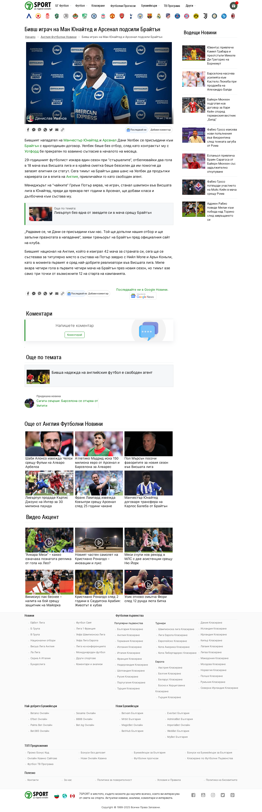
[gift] (233, 6)
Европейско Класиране (172, 640)
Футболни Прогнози (123, 6)
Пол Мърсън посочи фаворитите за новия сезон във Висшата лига (146, 462)
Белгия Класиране (169, 673)
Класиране (98, 5)
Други (189, 5)
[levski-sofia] (29, 16)
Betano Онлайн (39, 713)
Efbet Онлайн (38, 719)
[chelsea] (94, 16)
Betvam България (132, 713)
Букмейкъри (149, 5)
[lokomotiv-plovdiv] (66, 16)
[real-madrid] (159, 16)
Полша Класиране (212, 675)
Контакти (33, 779)
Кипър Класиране (211, 640)
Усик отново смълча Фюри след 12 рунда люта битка (145, 599)
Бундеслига (37, 664)
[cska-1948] (47, 16)
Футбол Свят (84, 622)
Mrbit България (131, 719)
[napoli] (224, 16)
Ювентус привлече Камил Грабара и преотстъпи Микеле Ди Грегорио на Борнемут (221, 55)
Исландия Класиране (214, 628)
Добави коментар (161, 129)
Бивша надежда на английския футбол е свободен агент (102, 372)
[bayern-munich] (186, 16)
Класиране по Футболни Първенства (210, 758)
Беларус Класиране (170, 679)
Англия (72, 177)
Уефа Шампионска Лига (90, 634)
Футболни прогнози (146, 758)
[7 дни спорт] (39, 5)
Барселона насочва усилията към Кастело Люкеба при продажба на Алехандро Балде (221, 81)
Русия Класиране (127, 676)
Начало (30, 37)
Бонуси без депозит (93, 752)
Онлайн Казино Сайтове (42, 758)
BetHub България (132, 730)
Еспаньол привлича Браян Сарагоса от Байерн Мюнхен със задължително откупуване (221, 163)
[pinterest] (232, 796)
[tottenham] (131, 16)
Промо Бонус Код (38, 752)
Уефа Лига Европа (87, 640)
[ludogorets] (57, 16)
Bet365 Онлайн (39, 730)
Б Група (35, 628)
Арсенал (109, 140)
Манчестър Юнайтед (80, 140)
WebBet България (178, 730)
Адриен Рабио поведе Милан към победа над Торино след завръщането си (220, 211)
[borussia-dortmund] (196, 16)
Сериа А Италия (40, 658)
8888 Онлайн (84, 719)
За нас (68, 779)
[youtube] (203, 796)
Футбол (80, 5)
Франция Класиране (129, 658)
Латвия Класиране (212, 646)
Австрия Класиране (170, 667)
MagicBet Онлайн (132, 724)
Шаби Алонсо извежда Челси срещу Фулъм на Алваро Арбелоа (49, 462)
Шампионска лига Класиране (176, 629)
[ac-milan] (233, 16)
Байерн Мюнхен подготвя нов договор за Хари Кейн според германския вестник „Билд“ (221, 109)
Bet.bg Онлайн (85, 724)
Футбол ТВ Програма (40, 763)
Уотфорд (32, 151)
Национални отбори (42, 640)
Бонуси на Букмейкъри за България (209, 752)
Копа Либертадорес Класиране (177, 652)
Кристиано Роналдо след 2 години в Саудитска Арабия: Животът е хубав (98, 601)
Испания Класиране (129, 646)
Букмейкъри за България (149, 752)
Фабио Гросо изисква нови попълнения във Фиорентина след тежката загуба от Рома (222, 137)
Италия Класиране (128, 652)
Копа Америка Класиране (174, 646)
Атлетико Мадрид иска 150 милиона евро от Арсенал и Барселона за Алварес (97, 462)
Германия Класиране (130, 640)
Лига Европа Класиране (173, 635)
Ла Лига (35, 652)
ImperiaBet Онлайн (178, 724)
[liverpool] (103, 16)
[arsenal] (122, 16)
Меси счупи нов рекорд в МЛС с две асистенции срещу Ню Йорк (148, 559)
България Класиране (130, 629)
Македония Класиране (215, 658)
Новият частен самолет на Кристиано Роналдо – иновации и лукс (96, 559)
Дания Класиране (211, 622)
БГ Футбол (62, 5)
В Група (35, 634)
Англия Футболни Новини (59, 37)
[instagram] (213, 796)
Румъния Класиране (213, 681)
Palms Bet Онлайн (41, 724)
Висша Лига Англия (42, 646)
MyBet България (177, 736)
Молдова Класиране (213, 664)
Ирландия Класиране (214, 634)
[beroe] (84, 16)
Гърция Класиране (169, 697)
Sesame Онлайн (86, 713)
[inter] (214, 16)
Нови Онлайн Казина (93, 758)
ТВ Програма (172, 6)
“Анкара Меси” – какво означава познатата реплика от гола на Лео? (48, 559)
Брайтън (32, 146)
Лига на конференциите (91, 646)
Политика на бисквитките (221, 779)
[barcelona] (149, 16)
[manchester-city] (140, 16)
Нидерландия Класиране (132, 664)
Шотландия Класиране (131, 670)
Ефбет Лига (37, 622)
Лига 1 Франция (85, 628)
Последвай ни (138, 129)
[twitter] (223, 796)
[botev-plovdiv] (75, 16)
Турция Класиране (128, 688)
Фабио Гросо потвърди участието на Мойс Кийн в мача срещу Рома (221, 187)
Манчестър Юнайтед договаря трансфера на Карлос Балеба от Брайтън (145, 502)
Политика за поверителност (114, 779)
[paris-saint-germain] (177, 16)
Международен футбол (90, 652)
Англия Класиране (128, 635)
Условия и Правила (169, 779)
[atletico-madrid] (168, 16)
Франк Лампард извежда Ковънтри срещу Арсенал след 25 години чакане (95, 502)
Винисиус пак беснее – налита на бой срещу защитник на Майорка (43, 601)
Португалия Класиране (131, 682)
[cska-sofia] (38, 16)
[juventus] (205, 16)
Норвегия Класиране (214, 670)
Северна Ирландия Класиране (219, 687)
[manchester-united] (112, 16)
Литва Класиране (211, 652)
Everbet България (178, 713)
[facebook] (193, 796)
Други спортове (86, 658)
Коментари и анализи (89, 664)
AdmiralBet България (180, 719)
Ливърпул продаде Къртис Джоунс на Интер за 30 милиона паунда (46, 502)
